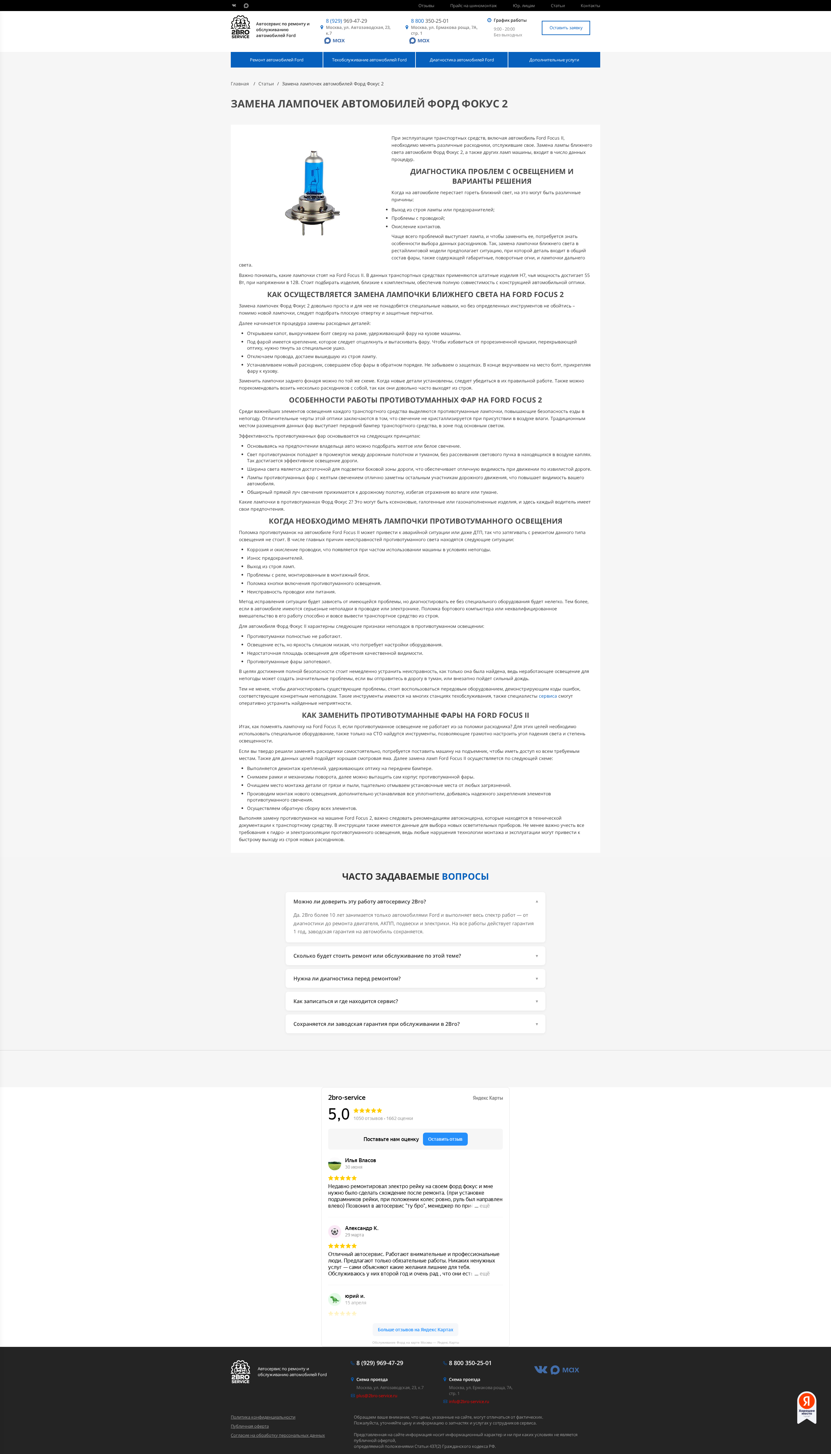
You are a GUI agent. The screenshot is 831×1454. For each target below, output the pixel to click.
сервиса (548, 696)
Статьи (558, 5)
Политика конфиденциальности (263, 1417)
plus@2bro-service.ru (376, 1395)
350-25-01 (430, 20)
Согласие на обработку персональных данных (278, 1435)
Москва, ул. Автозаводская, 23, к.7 (358, 30)
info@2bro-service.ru (469, 1401)
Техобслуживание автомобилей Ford (369, 60)
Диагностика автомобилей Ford (462, 60)
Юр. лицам (524, 5)
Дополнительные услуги (554, 60)
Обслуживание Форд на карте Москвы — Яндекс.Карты (415, 1342)
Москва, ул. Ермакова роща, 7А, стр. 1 (444, 30)
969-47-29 (346, 20)
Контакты (590, 5)
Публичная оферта (250, 1426)
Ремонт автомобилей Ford (277, 60)
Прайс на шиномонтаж (473, 5)
